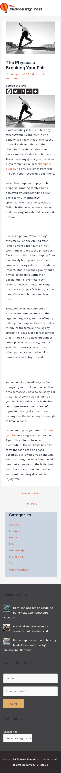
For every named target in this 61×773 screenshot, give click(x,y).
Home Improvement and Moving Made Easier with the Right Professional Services (29, 645)
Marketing (16, 556)
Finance (14, 531)
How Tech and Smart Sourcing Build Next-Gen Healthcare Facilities (28, 612)
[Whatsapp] (29, 91)
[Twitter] (16, 91)
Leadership (16, 550)
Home (13, 537)
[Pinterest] (22, 91)
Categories (10, 731)
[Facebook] (9, 91)
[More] (35, 91)
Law (11, 544)
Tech (12, 563)
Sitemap (42, 764)
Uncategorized (15, 74)
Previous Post (30, 493)
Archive (14, 524)
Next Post (30, 503)
